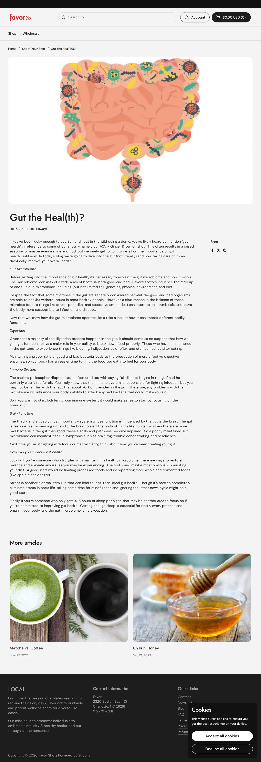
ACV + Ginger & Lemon (118, 246)
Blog (181, 708)
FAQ (181, 714)
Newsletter (187, 702)
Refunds (184, 732)
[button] (231, 17)
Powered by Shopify (74, 755)
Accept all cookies (222, 736)
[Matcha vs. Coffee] (69, 597)
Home (12, 49)
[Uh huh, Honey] (192, 597)
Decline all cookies (222, 748)
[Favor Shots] (20, 17)
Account (198, 17)
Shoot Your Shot (33, 49)
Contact (184, 697)
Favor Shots (48, 755)
